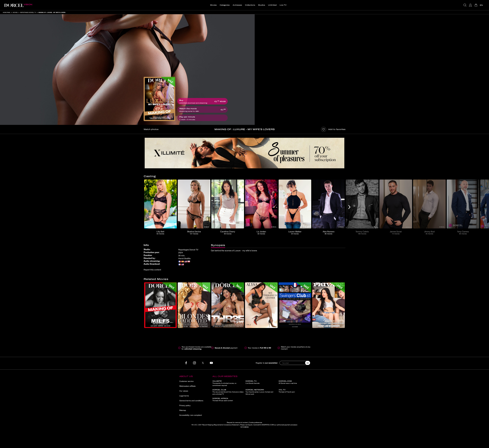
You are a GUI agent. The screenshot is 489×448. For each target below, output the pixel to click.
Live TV (283, 5)
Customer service (186, 381)
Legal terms (184, 396)
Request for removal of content (237, 422)
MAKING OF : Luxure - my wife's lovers (51, 12)
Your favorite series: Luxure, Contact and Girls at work (259, 392)
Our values (183, 391)
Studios (261, 5)
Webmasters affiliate (187, 386)
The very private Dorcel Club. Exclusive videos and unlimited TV (227, 392)
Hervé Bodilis (184, 258)
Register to (267, 363)
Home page (6, 12)
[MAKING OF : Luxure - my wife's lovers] (159, 99)
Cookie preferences (255, 422)
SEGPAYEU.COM (268, 425)
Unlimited (272, 5)
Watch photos (151, 129)
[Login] (470, 5)
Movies (213, 5)
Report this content (152, 269)
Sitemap (182, 410)
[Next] (349, 207)
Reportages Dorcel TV (28, 12)
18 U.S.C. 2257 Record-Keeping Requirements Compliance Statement (215, 425)
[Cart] (476, 5)
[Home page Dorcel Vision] (18, 5)
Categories (225, 5)
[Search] (465, 5)
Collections (250, 5)
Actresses (237, 5)
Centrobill (256, 425)
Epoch (250, 425)
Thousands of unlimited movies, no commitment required (224, 383)
